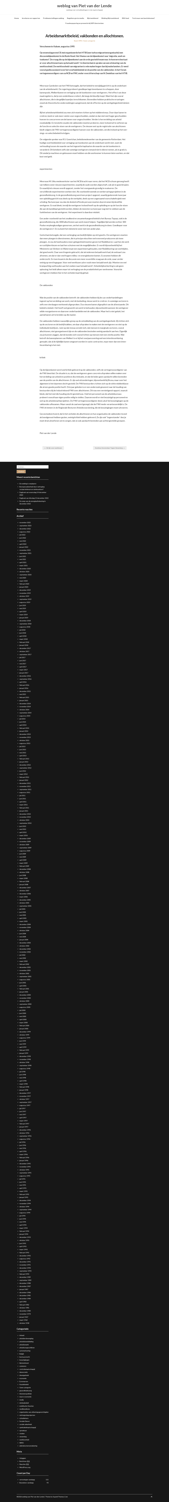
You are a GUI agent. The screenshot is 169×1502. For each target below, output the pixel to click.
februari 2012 (24, 777)
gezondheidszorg (25, 1391)
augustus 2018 (24, 627)
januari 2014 (23, 731)
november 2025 (25, 522)
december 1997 (25, 1093)
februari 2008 (24, 881)
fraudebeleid (24, 1384)
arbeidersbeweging (26, 1338)
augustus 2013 (24, 743)
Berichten (24, 1461)
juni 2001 (22, 983)
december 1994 (25, 1200)
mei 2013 (22, 753)
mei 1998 (22, 1078)
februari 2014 (24, 728)
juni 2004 (22, 934)
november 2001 (25, 970)
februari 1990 (24, 1274)
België (21, 1354)
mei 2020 (22, 578)
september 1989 (25, 1280)
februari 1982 (24, 1305)
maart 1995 (23, 1191)
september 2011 (25, 789)
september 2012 (25, 768)
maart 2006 (23, 897)
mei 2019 (22, 608)
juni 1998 (22, 1075)
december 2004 (25, 924)
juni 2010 (22, 826)
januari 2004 (23, 940)
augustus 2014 (24, 716)
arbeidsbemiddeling (26, 1342)
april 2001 (22, 986)
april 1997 (22, 1118)
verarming (23, 1437)
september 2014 (25, 713)
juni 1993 (22, 1243)
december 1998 (25, 1056)
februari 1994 (24, 1231)
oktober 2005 (24, 903)
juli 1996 (22, 1142)
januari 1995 (23, 1197)
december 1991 (25, 1262)
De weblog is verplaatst (27, 484)
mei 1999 (22, 1044)
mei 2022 (22, 541)
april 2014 (22, 725)
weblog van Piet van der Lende (84, 5)
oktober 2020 (24, 572)
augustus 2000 (24, 1007)
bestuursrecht (24, 1357)
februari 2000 (24, 1025)
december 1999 (25, 1032)
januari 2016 (23, 688)
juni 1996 (22, 1145)
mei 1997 (22, 1114)
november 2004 (25, 927)
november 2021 (25, 550)
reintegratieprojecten (27, 1415)
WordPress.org (24, 1467)
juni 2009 (22, 854)
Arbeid (21, 1335)
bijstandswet (24, 1363)
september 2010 (25, 823)
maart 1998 (23, 1084)
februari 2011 (24, 808)
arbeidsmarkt (24, 1345)
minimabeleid (24, 1403)
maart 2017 (23, 670)
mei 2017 (22, 664)
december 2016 (25, 676)
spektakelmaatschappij (27, 1427)
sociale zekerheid (25, 1424)
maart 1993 (23, 1249)
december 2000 (25, 995)
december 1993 (25, 1237)
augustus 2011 (24, 792)
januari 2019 (23, 618)
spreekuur (23, 1430)
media (21, 1400)
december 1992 (25, 1256)
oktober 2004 (24, 930)
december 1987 (25, 1286)
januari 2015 (23, 700)
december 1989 (25, 1277)
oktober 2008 (24, 872)
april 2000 (22, 1019)
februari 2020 (24, 584)
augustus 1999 (24, 1038)
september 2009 (25, 848)
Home (16, 18)
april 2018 (22, 636)
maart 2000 (23, 1023)
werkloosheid (24, 1440)
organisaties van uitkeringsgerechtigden (34, 1412)
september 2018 (25, 624)
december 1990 (25, 1268)
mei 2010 (22, 829)
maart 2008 (23, 878)
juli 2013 (22, 746)
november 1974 (25, 1314)
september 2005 (25, 906)
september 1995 (25, 1173)
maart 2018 (23, 639)
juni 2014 (22, 722)
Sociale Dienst (24, 1421)
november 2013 (25, 737)
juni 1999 (22, 1041)
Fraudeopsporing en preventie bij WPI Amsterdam (84, 23)
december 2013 (25, 734)
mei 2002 (22, 958)
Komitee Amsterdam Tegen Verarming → (110, 448)
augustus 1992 (24, 1259)
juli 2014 (22, 719)
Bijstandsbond (92, 18)
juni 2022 (22, 538)
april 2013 (22, 756)
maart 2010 (23, 835)
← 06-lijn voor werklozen (53, 448)
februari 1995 (24, 1194)
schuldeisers (24, 1418)
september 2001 (25, 976)
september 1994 (25, 1210)
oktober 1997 (24, 1099)
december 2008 (25, 869)
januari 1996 (23, 1160)
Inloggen (22, 1458)
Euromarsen (23, 1381)
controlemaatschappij (27, 1369)
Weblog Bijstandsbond (110, 18)
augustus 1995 (24, 1176)
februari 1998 (24, 1087)
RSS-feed (125, 18)
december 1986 (25, 1292)
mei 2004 (22, 937)
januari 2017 (23, 673)
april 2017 (22, 667)
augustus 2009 (24, 851)
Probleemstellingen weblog (53, 18)
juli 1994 (22, 1216)
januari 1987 (23, 1289)
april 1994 (22, 1225)
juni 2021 (22, 556)
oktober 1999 (24, 1035)
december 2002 (25, 949)
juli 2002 (22, 955)
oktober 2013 (24, 740)
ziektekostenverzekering (28, 1446)
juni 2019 (22, 605)
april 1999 (22, 1047)
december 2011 (25, 783)
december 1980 (25, 1311)
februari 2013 (24, 759)
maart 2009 (23, 863)
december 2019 (25, 590)
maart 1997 (23, 1121)
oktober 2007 (24, 891)
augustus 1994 (24, 1213)
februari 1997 (24, 1124)
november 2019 (25, 593)
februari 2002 (24, 964)
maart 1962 (23, 1320)
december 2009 (25, 838)
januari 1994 (23, 1234)
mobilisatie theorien (26, 1406)
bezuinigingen (24, 1360)
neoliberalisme (24, 1409)
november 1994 (25, 1203)
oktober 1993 (24, 1240)
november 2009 (25, 841)
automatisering (24, 1351)
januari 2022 (23, 547)
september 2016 (25, 679)
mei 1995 (22, 1185)
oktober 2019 (24, 596)
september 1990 (25, 1271)
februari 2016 (24, 685)
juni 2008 (22, 875)
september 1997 (25, 1102)
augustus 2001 (24, 980)
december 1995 (25, 1164)
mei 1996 (22, 1148)
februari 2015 (24, 697)
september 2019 (25, 599)
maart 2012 (23, 774)
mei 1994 (22, 1222)
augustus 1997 (24, 1105)
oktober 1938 (24, 1323)
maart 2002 (23, 961)
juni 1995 (22, 1182)
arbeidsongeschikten (27, 1348)
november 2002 (25, 952)
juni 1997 (22, 1111)
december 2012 (25, 765)
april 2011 (22, 802)
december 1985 (25, 1295)
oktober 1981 (24, 1308)
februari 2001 (24, 989)
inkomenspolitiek (25, 1394)
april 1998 (22, 1081)
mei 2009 (22, 857)
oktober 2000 (24, 1001)
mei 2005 (22, 915)
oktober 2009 (24, 845)
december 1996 (25, 1130)
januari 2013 (23, 762)
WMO (21, 1443)
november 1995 (25, 1167)
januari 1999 (23, 1053)
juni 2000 (22, 1013)
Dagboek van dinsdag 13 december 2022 (34, 498)
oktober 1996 (24, 1133)
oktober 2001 (24, 973)
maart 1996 (23, 1154)
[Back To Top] (151, 1496)
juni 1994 (22, 1219)
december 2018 (25, 621)
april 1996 (22, 1151)
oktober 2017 (24, 651)
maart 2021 (23, 565)
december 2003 (25, 943)
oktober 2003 (24, 946)
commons (22, 1366)
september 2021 (25, 553)
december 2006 (25, 894)
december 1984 (25, 1299)
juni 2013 (22, 749)
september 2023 (25, 526)
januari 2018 (23, 645)
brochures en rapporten (31, 18)
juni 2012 (22, 771)
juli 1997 (22, 1108)
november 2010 (25, 817)
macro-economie (25, 1397)
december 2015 (25, 691)
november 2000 (25, 998)
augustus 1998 (24, 1068)
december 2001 (25, 967)
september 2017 (25, 654)
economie (22, 1378)
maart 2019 (23, 615)
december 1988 (25, 1283)
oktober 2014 (24, 710)
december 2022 (25, 529)
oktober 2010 (24, 820)
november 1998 (25, 1059)
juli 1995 (22, 1179)
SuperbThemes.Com (60, 1497)
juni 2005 (22, 912)
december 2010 (25, 814)
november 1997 (25, 1096)
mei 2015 (22, 694)
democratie (23, 1372)
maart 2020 (23, 581)
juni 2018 (22, 633)
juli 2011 (22, 795)
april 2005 (22, 918)
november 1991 (25, 1265)
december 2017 (25, 648)
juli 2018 (22, 630)
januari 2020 (23, 587)
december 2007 (25, 888)
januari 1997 (23, 1127)
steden (22, 1433)
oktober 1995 (24, 1170)
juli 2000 (22, 1010)
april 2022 (22, 544)
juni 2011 (22, 799)
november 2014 (25, 706)
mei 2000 (22, 1016)
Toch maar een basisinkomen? (143, 18)
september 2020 (25, 575)
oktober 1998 (24, 1062)
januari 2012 (23, 780)
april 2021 (22, 562)
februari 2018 (24, 642)
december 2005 (25, 900)
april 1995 (22, 1188)
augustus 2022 (24, 532)
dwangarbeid (24, 1375)
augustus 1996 (24, 1139)
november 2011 (25, 786)
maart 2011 (23, 805)
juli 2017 (22, 657)
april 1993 (22, 1246)
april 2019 (22, 611)
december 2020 (25, 569)
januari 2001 (23, 992)
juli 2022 (22, 535)
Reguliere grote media (75, 18)
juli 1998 (22, 1072)
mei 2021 (22, 559)
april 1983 (22, 1302)
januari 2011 (23, 811)
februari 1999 (24, 1050)
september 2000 (25, 1004)
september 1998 (25, 1065)
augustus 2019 (24, 602)
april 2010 (22, 832)
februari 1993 (24, 1253)
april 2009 (22, 860)
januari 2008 (23, 884)
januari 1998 (23, 1090)
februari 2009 (24, 866)
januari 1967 (23, 1317)
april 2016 (22, 682)
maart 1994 (23, 1228)
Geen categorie (89, 41)
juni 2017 (22, 661)
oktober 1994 (24, 1207)
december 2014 (25, 704)
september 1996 (25, 1136)
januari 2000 (23, 1029)
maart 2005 (23, 921)
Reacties (24, 1464)
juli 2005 (22, 909)
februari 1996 (24, 1157)
